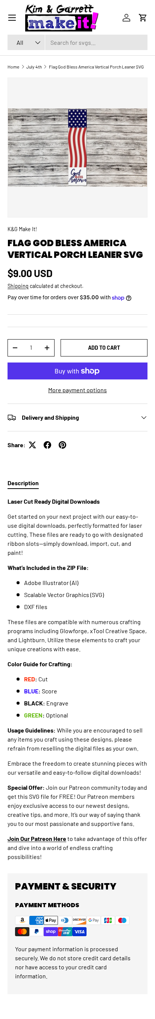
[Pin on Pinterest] (62, 444)
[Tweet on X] (32, 444)
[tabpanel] (77, 679)
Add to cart (104, 347)
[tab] (23, 483)
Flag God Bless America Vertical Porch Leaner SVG (96, 66)
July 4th (34, 66)
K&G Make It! (22, 229)
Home (13, 66)
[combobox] (77, 42)
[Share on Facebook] (47, 444)
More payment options (77, 389)
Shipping (18, 286)
